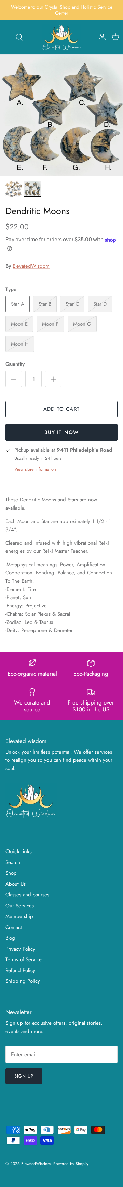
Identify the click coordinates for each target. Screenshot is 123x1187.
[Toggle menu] (7, 37)
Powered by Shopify (70, 1164)
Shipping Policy (22, 981)
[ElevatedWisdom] (61, 37)
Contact (13, 927)
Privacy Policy (20, 949)
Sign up (23, 1076)
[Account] (100, 37)
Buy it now (61, 432)
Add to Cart (61, 409)
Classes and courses (27, 894)
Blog (10, 938)
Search (12, 862)
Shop (11, 873)
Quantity (15, 364)
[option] (61, 115)
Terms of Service (23, 959)
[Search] (22, 37)
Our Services (19, 905)
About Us (15, 884)
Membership (19, 916)
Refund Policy (20, 970)
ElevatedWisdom (31, 266)
